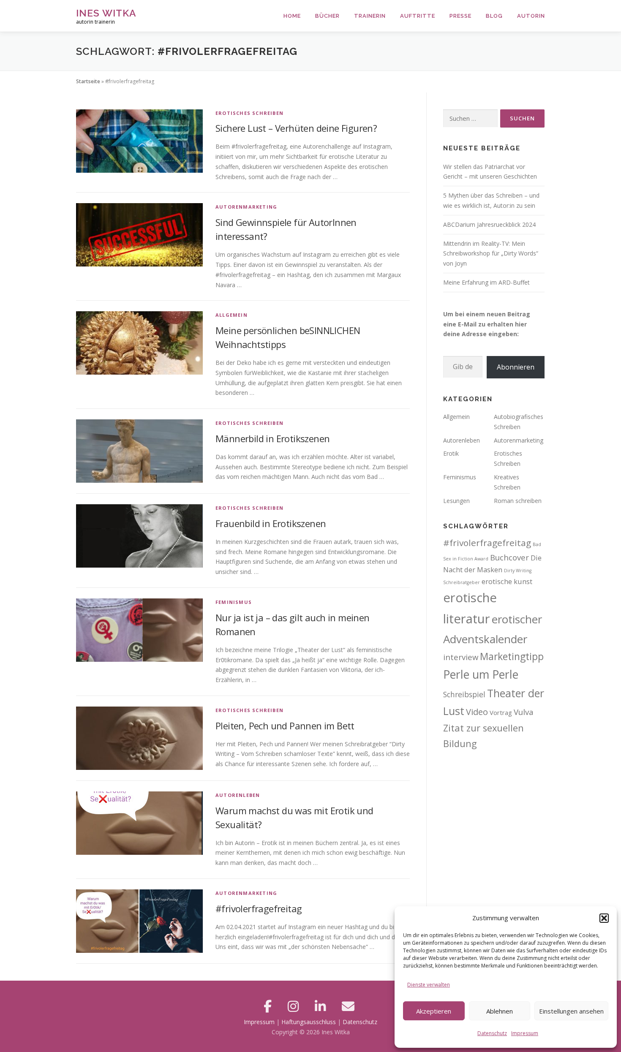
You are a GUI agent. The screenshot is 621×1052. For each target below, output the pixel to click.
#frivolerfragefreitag (258, 908)
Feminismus (233, 602)
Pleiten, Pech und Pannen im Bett (284, 725)
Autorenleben (237, 795)
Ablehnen (499, 1011)
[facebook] (269, 1006)
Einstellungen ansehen (571, 1011)
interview (460, 657)
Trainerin (370, 16)
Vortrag (501, 712)
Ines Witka (106, 13)
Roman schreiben (518, 501)
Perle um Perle (480, 674)
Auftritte (417, 16)
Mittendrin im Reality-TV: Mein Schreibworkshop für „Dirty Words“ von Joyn (490, 253)
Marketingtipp (512, 656)
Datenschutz (492, 1033)
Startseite (88, 81)
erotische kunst (507, 581)
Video (477, 712)
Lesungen (456, 501)
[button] (604, 918)
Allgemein (231, 315)
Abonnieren (515, 367)
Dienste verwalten (428, 984)
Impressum (524, 1033)
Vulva (524, 712)
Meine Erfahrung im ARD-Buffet (486, 282)
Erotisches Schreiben (249, 113)
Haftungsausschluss (308, 1022)
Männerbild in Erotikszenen (272, 438)
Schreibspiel (464, 694)
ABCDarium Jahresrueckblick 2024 (489, 224)
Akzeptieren (433, 1011)
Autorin (531, 16)
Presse (460, 16)
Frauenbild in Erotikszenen (270, 523)
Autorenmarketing (246, 207)
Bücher (327, 16)
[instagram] (295, 1006)
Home (292, 16)
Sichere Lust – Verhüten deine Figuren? (296, 128)
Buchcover (509, 557)
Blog (494, 16)
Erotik (451, 453)
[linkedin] (322, 1006)
